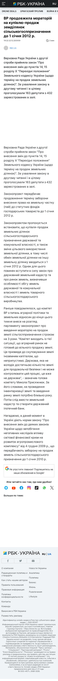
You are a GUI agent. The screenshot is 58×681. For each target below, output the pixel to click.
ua (49, 554)
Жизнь (32, 587)
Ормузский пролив (31, 11)
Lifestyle (33, 596)
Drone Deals (9, 11)
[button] (3, 3)
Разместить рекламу (11, 615)
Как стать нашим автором (14, 580)
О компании (7, 568)
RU (54, 3)
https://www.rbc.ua (32, 629)
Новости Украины (38, 568)
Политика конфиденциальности (12, 595)
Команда (5, 606)
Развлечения (35, 592)
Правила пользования (12, 585)
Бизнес (32, 582)
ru (44, 554)
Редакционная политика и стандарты (14, 574)
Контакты (6, 601)
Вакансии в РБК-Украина (13, 611)
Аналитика (34, 573)
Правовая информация (12, 589)
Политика (33, 577)
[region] (29, 123)
